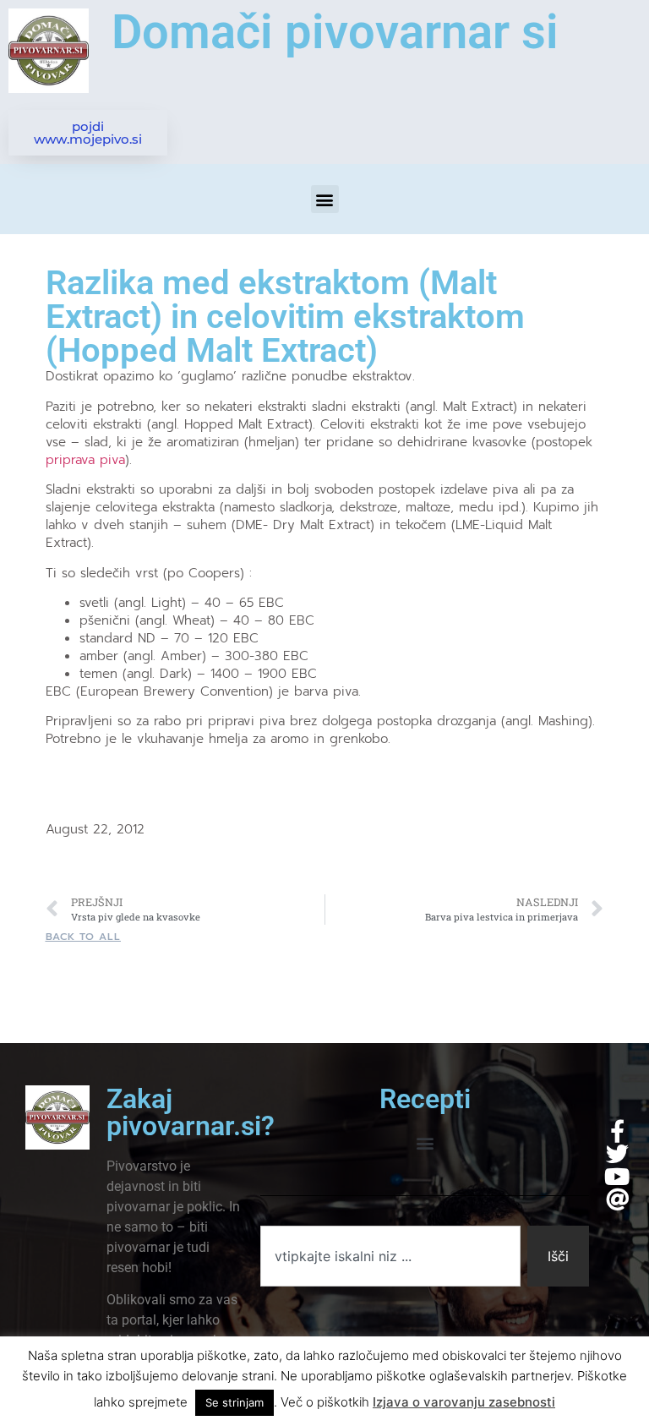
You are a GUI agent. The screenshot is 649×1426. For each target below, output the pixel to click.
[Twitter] (617, 1153)
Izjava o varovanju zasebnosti (464, 1402)
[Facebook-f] (617, 1130)
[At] (617, 1199)
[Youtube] (617, 1176)
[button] (325, 199)
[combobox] (390, 1256)
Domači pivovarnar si (335, 32)
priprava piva (85, 460)
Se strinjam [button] (234, 1402)
